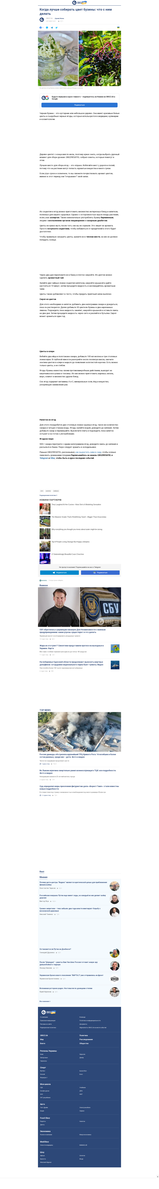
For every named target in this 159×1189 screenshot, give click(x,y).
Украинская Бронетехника (49, 979)
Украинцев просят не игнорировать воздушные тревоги (60, 636)
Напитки (82, 1121)
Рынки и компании (46, 1134)
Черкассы (43, 1061)
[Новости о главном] (43, 581)
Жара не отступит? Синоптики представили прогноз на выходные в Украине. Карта (72, 646)
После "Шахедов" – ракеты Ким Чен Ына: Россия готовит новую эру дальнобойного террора (69, 963)
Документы (83, 1024)
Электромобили (85, 1107)
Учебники (83, 1087)
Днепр (82, 1057)
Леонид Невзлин (46, 968)
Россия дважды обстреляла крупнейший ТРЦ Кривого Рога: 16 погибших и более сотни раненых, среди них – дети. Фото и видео (78, 755)
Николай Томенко (46, 914)
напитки (48, 491)
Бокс (81, 1074)
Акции (42, 1111)
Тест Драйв (44, 1107)
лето (41, 491)
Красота (43, 1159)
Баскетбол (83, 1071)
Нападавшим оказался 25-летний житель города (57, 776)
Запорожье (44, 1057)
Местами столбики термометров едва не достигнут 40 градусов (63, 652)
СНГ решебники (45, 1097)
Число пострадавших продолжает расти (54, 761)
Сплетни (82, 1155)
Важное (44, 585)
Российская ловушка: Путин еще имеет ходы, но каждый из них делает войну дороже (73, 896)
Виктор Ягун (44, 901)
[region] (79, 136)
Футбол (42, 1071)
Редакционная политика (48, 495)
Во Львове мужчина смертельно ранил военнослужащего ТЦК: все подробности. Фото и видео (78, 771)
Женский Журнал (45, 1162)
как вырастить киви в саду (88, 452)
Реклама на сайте (46, 1024)
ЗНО (41, 1094)
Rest (42, 871)
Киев (41, 1054)
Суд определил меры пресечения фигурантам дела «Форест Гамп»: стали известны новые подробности (79, 787)
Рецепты (43, 1121)
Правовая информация (47, 1020)
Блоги (42, 1043)
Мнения (43, 877)
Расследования (86, 1039)
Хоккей (42, 1074)
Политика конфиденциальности (90, 1020)
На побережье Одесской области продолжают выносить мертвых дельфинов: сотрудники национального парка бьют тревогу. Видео (71, 663)
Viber (52, 458)
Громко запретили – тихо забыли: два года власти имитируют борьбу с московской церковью (70, 909)
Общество (84, 1043)
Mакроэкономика (85, 1134)
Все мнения (44, 1001)
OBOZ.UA (49, 18)
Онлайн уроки (44, 1091)
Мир (42, 1039)
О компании (44, 1017)
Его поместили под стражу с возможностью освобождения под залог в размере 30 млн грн (73, 792)
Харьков (82, 1054)
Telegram (44, 458)
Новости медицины (46, 1145)
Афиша (42, 1155)
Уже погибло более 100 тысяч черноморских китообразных (61, 668)
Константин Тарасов (47, 888)
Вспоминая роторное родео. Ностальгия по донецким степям (66, 988)
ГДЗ (41, 1087)
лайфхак (56, 491)
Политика (84, 1035)
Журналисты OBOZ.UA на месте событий (93, 1027)
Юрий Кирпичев (45, 992)
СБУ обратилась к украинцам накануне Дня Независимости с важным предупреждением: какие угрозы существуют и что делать (73, 630)
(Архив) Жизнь (59, 18)
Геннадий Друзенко (47, 953)
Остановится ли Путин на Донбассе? (55, 949)
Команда (82, 1017)
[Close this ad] (157, 1176)
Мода (81, 1159)
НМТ (81, 1094)
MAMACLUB (83, 1145)
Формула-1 (43, 1077)
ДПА (81, 1091)
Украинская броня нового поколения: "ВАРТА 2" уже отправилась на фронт (71, 975)
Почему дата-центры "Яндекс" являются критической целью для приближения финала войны (73, 883)
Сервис (82, 1111)
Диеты (42, 1124)
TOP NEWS (45, 710)
